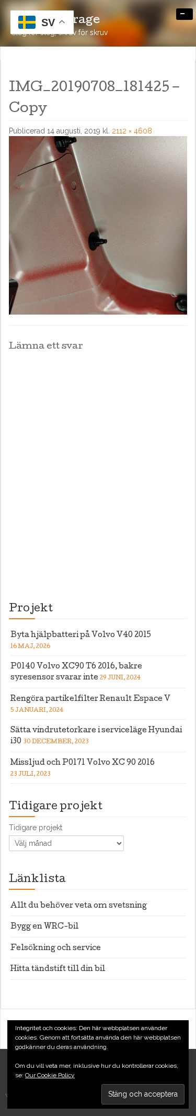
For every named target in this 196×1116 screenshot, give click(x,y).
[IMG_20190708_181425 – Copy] (98, 224)
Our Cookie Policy (50, 1075)
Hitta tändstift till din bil (57, 969)
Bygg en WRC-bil (44, 927)
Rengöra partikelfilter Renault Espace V (90, 699)
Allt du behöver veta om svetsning (78, 906)
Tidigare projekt (35, 827)
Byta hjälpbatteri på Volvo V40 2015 (80, 635)
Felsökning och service (55, 948)
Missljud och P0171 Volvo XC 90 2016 (82, 763)
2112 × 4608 (132, 131)
